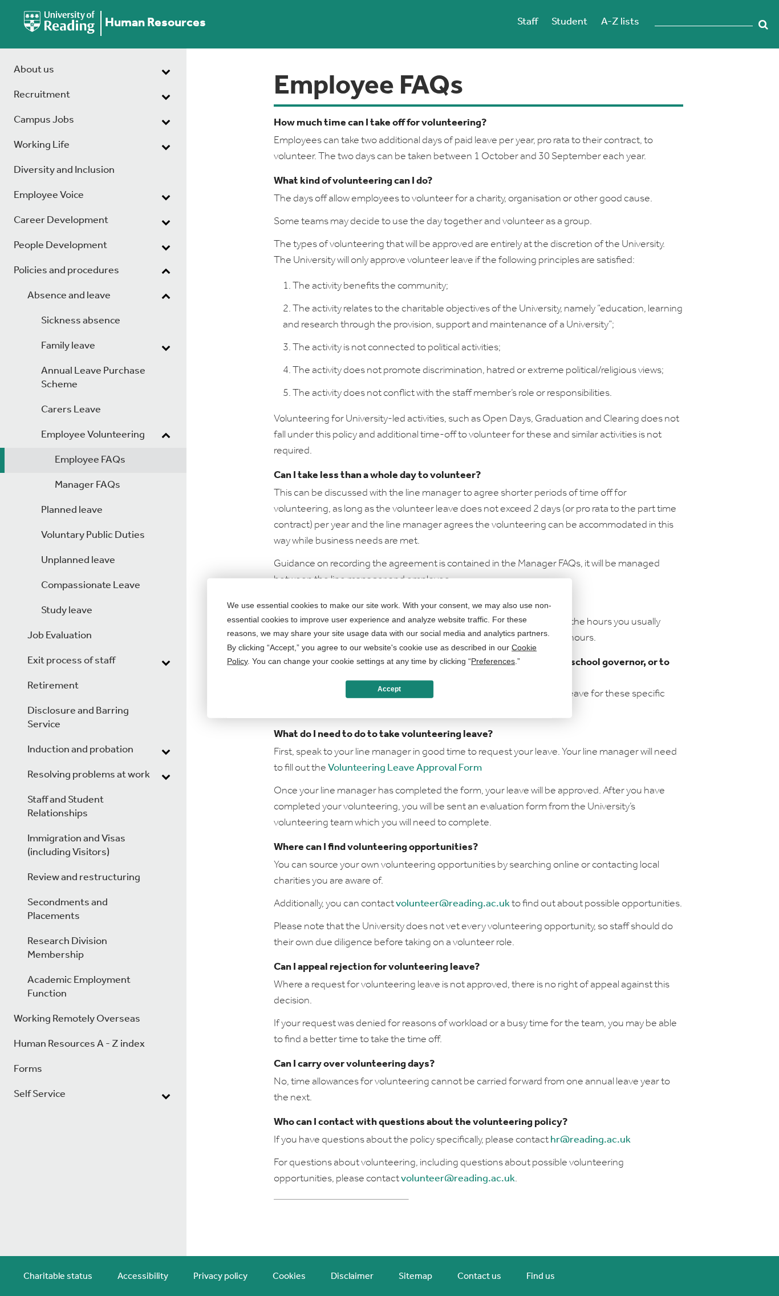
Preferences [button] (493, 661)
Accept (389, 689)
